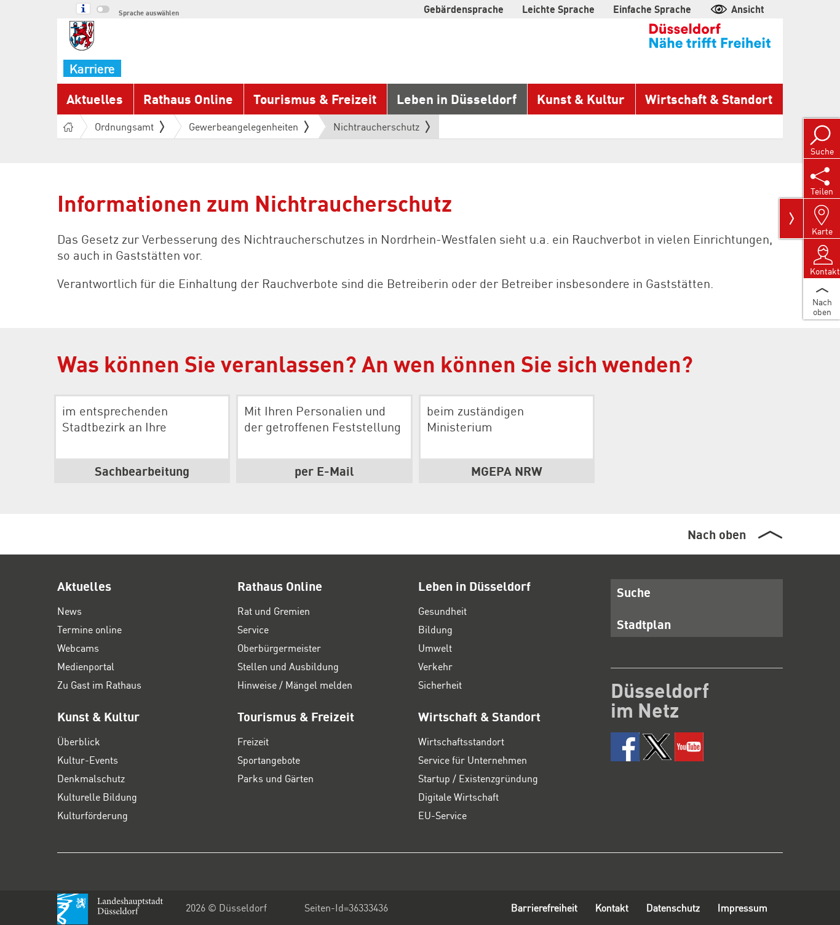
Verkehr (435, 666)
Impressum (742, 907)
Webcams (78, 647)
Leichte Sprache (558, 8)
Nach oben (716, 534)
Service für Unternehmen (472, 759)
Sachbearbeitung (142, 471)
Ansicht (747, 8)
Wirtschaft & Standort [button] (708, 98)
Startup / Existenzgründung (478, 778)
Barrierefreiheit (544, 907)
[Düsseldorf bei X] (657, 746)
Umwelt (435, 647)
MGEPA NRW (506, 471)
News (69, 610)
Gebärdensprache (464, 8)
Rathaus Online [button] (188, 98)
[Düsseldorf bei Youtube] (689, 746)
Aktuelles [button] (94, 98)
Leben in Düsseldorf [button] (457, 98)
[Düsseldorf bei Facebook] (625, 746)
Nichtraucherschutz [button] (376, 129)
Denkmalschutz (91, 778)
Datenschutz (673, 907)
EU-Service (442, 815)
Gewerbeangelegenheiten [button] (243, 126)
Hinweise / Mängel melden (294, 684)
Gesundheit (442, 610)
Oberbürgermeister (279, 647)
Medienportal (85, 666)
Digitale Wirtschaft (458, 796)
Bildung (435, 629)
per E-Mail (324, 471)
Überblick (78, 741)
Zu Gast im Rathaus (99, 684)
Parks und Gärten (275, 778)
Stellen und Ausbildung (288, 666)
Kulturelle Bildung (97, 796)
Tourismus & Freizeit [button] (314, 98)
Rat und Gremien (273, 610)
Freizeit (253, 741)
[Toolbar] (791, 218)
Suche (634, 592)
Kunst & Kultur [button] (581, 98)
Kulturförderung (92, 815)
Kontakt (611, 907)
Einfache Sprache (652, 8)
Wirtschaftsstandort (461, 741)
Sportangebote (268, 759)
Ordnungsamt (124, 126)
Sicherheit (440, 684)
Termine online (89, 629)
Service (253, 629)
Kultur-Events (87, 759)
